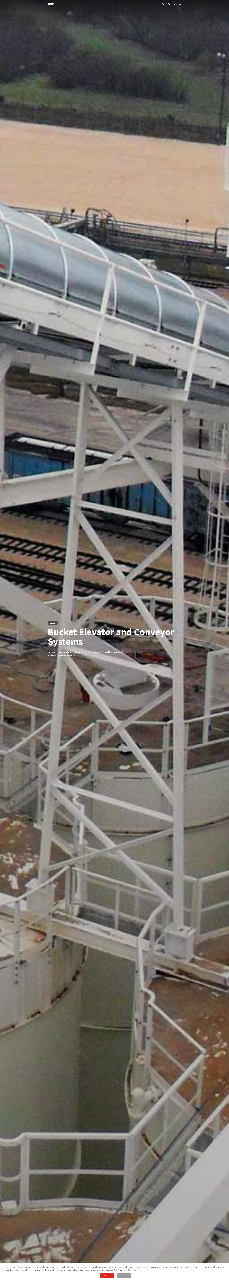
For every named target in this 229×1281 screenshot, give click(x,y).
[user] (169, 4)
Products (52, 623)
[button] (107, 1275)
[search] (163, 4)
